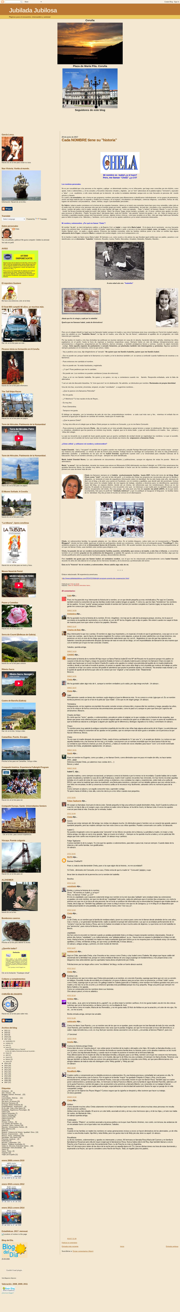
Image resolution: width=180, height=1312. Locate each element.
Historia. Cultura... (8, 1122)
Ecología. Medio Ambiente (11, 1105)
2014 (6, 1068)
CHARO (70, 655)
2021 (6, 1031)
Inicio (122, 1246)
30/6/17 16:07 (71, 688)
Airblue (70, 999)
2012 (6, 1072)
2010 (6, 1076)
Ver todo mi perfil (8, 242)
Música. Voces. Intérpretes (11, 1136)
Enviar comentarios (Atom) (83, 1251)
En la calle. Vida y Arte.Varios (12, 1108)
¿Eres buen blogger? (8, 1293)
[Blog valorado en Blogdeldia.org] (8, 1289)
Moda (4, 1130)
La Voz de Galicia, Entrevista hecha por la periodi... (20, 1051)
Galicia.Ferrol (6, 1118)
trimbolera (72, 614)
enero (8, 1061)
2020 (6, 1033)
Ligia (69, 595)
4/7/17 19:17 (71, 968)
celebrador (71, 1021)
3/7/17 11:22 (71, 883)
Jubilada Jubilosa (33, 10)
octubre (8, 1043)
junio (7, 1047)
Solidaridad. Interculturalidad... (12, 1148)
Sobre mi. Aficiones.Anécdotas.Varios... (79, 585)
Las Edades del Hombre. (10, 1124)
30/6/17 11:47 (71, 626)
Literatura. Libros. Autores (11, 1125)
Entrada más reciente (70, 1246)
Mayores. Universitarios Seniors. (13, 1127)
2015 (6, 1066)
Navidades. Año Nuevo (10, 1137)
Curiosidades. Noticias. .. (11, 1098)
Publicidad (5, 1141)
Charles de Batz (74, 630)
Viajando (5, 1153)
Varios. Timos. (7, 1151)
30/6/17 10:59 (71, 610)
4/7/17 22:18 (71, 995)
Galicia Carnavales (8, 1113)
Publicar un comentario (69, 1243)
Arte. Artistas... (7, 1093)
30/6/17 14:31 (71, 676)
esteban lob (72, 951)
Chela (69, 691)
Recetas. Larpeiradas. (9, 1142)
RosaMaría (71, 1071)
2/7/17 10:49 (71, 813)
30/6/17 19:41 (71, 750)
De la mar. (5, 1100)
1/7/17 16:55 (71, 797)
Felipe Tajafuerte (74, 801)
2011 (6, 1074)
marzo (8, 1057)
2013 (6, 1070)
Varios (4, 1149)
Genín (69, 753)
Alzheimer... (6, 1091)
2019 (6, 1035)
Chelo (70, 679)
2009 (6, 1078)
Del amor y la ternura (9, 1101)
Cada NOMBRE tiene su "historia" (15, 1049)
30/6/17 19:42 (71, 768)
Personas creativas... (9, 1139)
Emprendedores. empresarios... (13, 1106)
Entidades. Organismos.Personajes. (14, 1110)
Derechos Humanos (9, 1103)
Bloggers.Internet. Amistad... (12, 1094)
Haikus (4, 1120)
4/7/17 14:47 (71, 948)
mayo (8, 1053)
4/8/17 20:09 (71, 1068)
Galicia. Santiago (8, 1115)
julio (7, 1045)
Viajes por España (8, 1154)
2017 (6, 1039)
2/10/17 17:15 (71, 1097)
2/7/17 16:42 (71, 854)
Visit (9, 1278)
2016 (6, 1063)
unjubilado (71, 886)
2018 (6, 1037)
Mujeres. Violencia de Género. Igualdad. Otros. (18, 1132)
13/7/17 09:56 (71, 1038)
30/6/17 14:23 (71, 651)
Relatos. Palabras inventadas (12, 1144)
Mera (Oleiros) (7, 1129)
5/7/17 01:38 (71, 1018)
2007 (6, 1082)
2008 (6, 1080)
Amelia (70, 1042)
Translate (43, 219)
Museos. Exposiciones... (10, 1134)
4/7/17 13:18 (71, 910)
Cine (3, 1096)
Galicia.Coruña (7, 1117)
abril (7, 1055)
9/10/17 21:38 (71, 1239)
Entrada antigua (172, 1246)
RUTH (69, 857)
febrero (8, 1059)
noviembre (9, 1041)
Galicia (4, 1112)
